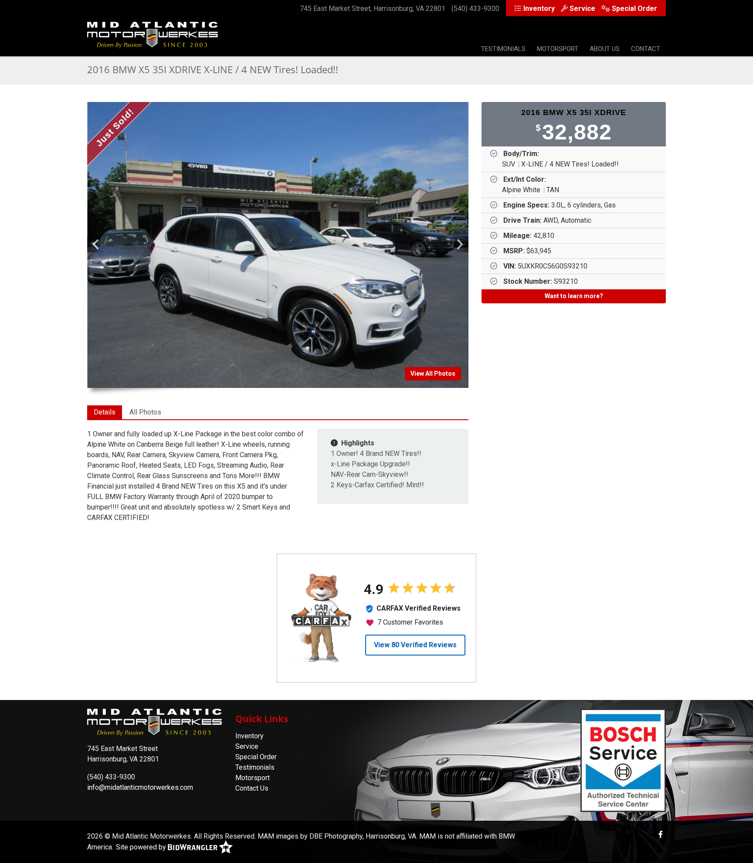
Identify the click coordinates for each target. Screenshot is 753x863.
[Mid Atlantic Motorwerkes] (152, 39)
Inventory (539, 8)
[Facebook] (660, 834)
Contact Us (251, 788)
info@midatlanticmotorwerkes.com (140, 787)
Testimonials (503, 49)
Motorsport (557, 49)
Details (104, 412)
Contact (645, 49)
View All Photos (432, 373)
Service (582, 8)
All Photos (145, 412)
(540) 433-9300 (475, 8)
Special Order (634, 8)
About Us (605, 49)
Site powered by (142, 847)
